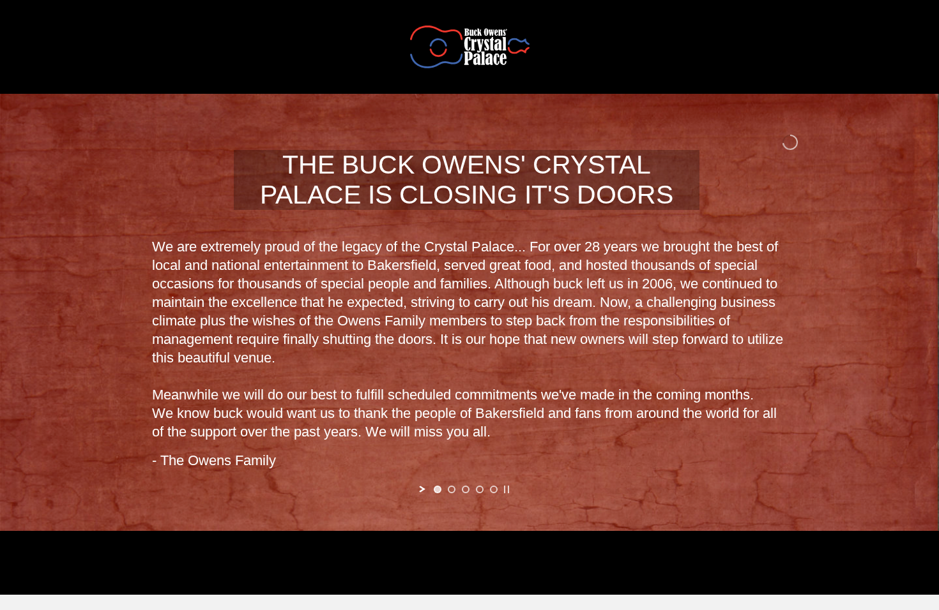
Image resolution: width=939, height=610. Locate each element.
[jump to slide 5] (494, 489)
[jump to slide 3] (466, 489)
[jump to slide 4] (480, 489)
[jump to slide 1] (437, 489)
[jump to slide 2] (451, 489)
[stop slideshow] (506, 489)
